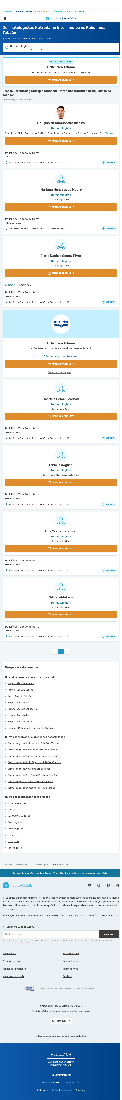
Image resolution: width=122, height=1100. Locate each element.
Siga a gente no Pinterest (117, 885)
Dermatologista (41, 865)
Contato (67, 976)
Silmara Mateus (61, 597)
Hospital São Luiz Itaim (19, 702)
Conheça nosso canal (89, 885)
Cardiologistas (15, 822)
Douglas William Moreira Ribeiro (61, 123)
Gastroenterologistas (19, 816)
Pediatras (13, 809)
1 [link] (61, 651)
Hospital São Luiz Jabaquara (22, 709)
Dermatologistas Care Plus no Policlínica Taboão (32, 775)
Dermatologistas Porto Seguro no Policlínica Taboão (34, 762)
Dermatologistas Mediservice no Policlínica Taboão (33, 756)
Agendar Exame (42, 11)
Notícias (79, 11)
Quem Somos (9, 953)
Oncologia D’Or (72, 1082)
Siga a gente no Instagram (98, 885)
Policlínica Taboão (61, 67)
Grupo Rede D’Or (77, 1036)
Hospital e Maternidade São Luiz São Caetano (31, 728)
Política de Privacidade (14, 969)
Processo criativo (11, 961)
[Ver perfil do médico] (61, 112)
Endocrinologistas (17, 803)
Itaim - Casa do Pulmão (19, 696)
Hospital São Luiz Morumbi (21, 683)
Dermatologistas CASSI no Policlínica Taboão (30, 781)
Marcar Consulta (23, 865)
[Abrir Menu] (5, 18)
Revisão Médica (71, 961)
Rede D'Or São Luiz (51, 1082)
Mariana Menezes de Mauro (61, 190)
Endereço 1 (10, 284)
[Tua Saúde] (17, 885)
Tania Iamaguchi (61, 465)
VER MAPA (110, 162)
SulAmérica (42, 1090)
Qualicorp (81, 1090)
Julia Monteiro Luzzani (61, 531)
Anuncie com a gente (13, 976)
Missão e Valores (71, 953)
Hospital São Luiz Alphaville (21, 721)
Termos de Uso (70, 969)
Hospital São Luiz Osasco (20, 690)
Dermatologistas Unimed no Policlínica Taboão (31, 788)
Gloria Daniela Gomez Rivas (61, 256)
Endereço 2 (25, 284)
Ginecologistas (15, 828)
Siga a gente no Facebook (108, 885)
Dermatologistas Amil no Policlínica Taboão (30, 769)
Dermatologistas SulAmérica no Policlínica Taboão (33, 743)
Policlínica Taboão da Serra (22, 152)
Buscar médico (24, 11)
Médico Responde (62, 11)
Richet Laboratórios (62, 1090)
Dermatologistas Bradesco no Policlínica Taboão (32, 749)
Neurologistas (15, 847)
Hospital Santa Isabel (18, 715)
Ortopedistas (14, 835)
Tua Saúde (8, 11)
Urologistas (13, 841)
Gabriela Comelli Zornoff (61, 399)
